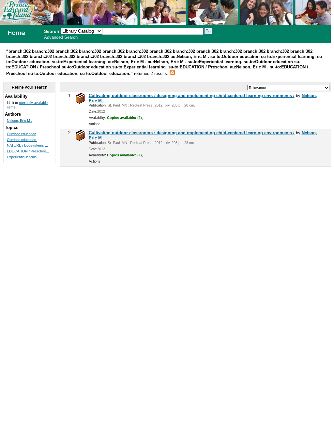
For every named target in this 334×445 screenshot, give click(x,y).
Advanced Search (61, 37)
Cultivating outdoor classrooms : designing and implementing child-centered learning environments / (192, 95)
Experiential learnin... (23, 157)
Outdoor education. (22, 140)
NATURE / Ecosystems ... (27, 145)
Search (51, 31)
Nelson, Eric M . (19, 120)
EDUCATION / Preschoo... (28, 151)
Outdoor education (21, 134)
